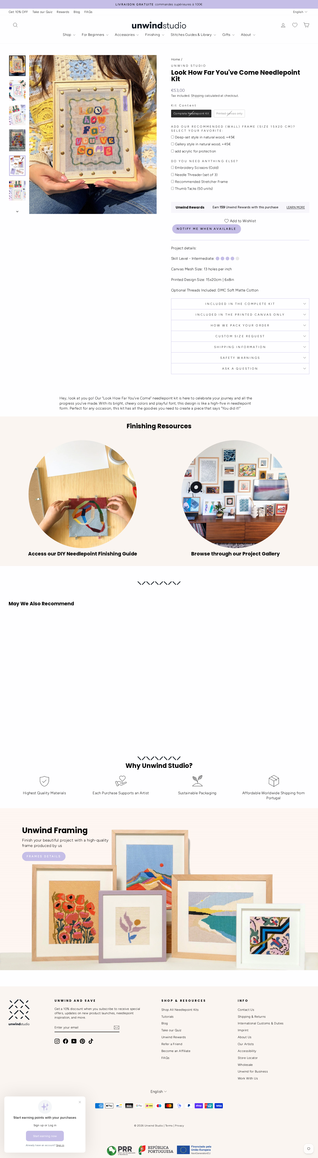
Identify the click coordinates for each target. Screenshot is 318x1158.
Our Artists (246, 1044)
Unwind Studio (188, 65)
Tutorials (167, 1017)
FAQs (88, 12)
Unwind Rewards (173, 1037)
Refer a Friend (171, 1044)
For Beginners (93, 35)
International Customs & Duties (261, 1023)
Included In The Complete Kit (240, 303)
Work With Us (248, 1078)
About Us (244, 1037)
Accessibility (247, 1051)
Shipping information (240, 347)
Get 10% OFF (18, 12)
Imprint (243, 1030)
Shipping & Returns (252, 1017)
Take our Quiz (42, 12)
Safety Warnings (240, 357)
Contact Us (246, 1010)
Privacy (179, 1125)
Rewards (63, 12)
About (246, 35)
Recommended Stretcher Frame (201, 182)
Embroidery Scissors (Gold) (196, 168)
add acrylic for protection (195, 151)
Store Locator (248, 1058)
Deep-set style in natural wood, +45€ (205, 137)
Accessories (125, 35)
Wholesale (245, 1065)
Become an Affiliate (175, 1051)
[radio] (191, 113)
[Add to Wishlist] (14, 622)
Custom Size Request (240, 336)
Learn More (296, 207)
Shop (67, 35)
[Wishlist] (295, 25)
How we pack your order (240, 325)
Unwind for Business (253, 1071)
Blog (77, 12)
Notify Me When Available (206, 228)
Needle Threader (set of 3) (196, 175)
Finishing (153, 35)
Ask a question (240, 368)
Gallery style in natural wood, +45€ (203, 144)
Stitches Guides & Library (192, 35)
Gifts (226, 35)
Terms (169, 1125)
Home (175, 59)
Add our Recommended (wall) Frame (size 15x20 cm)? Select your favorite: (233, 128)
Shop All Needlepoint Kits (180, 1010)
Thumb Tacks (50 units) (194, 189)
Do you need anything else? (204, 161)
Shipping (197, 96)
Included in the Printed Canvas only (240, 314)
